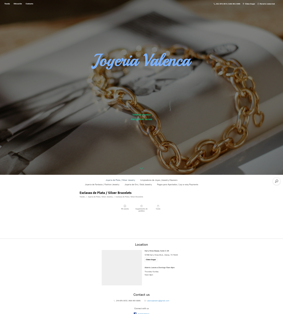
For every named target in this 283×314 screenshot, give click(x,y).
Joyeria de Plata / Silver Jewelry (120, 180)
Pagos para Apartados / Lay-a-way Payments (177, 184)
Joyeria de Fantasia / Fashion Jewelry (102, 184)
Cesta (158, 209)
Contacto (29, 4)
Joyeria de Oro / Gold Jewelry (138, 184)
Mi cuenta (125, 209)
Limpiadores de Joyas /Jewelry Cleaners (158, 180)
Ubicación (18, 4)
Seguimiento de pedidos (141, 210)
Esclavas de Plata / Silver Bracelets (129, 197)
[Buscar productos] (277, 181)
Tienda (7, 4)
